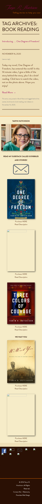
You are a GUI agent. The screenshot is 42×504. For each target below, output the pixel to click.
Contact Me (4, 477)
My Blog (3, 472)
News (2, 470)
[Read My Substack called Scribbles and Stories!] (21, 169)
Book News (21, 99)
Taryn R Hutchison (21, 7)
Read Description (21, 224)
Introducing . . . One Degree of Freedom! (20, 41)
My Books (3, 465)
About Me (4, 474)
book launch (11, 102)
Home (2, 463)
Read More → (9, 92)
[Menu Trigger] (4, 4)
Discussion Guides (6, 467)
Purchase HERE (21, 221)
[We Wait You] (21, 361)
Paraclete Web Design (23, 495)
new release (27, 102)
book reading (19, 102)
